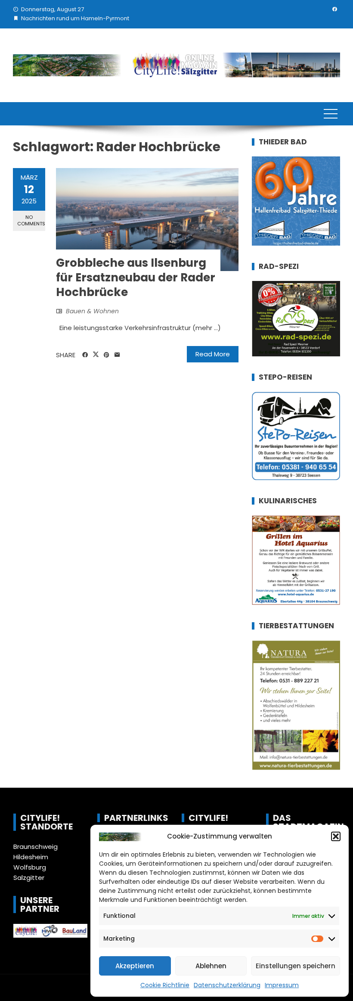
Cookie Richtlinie (164, 985)
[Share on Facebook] (85, 355)
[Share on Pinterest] (106, 355)
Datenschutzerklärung (227, 985)
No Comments (31, 220)
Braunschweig (35, 846)
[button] (335, 836)
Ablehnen (210, 965)
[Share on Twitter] (95, 354)
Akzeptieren (134, 965)
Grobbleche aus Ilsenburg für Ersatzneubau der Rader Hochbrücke (135, 277)
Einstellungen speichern (295, 965)
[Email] (117, 355)
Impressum (282, 985)
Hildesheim (30, 856)
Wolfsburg (29, 867)
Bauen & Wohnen (92, 311)
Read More (212, 354)
